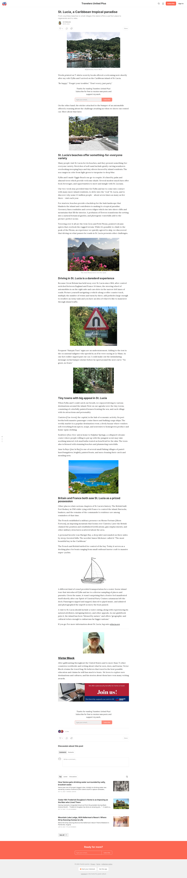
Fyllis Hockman (71, 809)
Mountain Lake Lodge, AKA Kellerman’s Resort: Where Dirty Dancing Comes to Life (82, 818)
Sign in (180, 3)
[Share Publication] (163, 3)
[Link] (55, 156)
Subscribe (171, 3)
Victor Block (67, 22)
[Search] (159, 3)
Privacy (93, 864)
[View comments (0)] (67, 28)
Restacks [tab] (71, 752)
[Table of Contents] (2, 439)
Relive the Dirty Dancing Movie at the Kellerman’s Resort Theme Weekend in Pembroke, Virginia (83, 824)
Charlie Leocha (71, 791)
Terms (98, 864)
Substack (84, 874)
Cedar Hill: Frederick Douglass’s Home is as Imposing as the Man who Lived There (83, 801)
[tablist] (66, 752)
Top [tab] (60, 777)
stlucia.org (115, 624)
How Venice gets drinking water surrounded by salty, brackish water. (81, 783)
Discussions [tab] (73, 777)
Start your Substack (88, 869)
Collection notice (106, 864)
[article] (93, 788)
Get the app (103, 869)
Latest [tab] (65, 777)
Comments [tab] (62, 752)
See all (62, 835)
